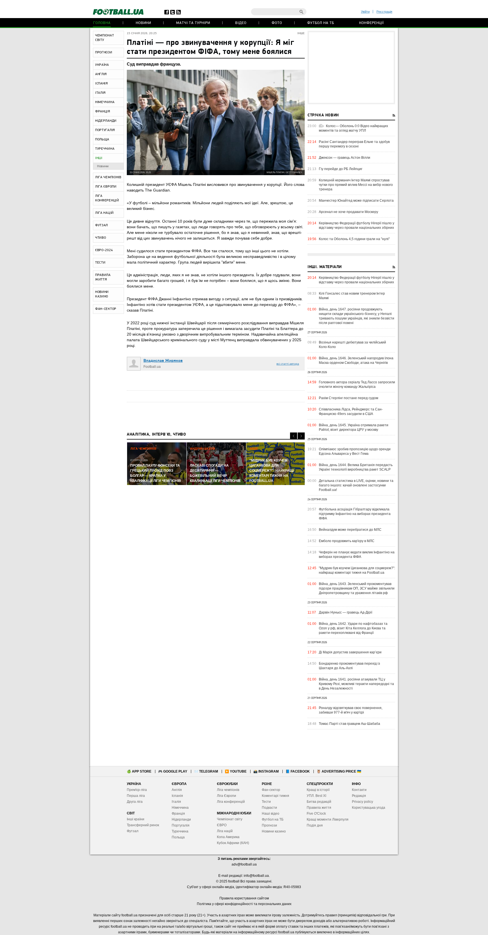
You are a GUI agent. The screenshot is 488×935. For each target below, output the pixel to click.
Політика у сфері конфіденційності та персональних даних (244, 904)
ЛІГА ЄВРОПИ (106, 186)
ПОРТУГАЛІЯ (105, 130)
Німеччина (180, 808)
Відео (241, 23)
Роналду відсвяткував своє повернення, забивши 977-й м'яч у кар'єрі (350, 710)
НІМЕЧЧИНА (104, 102)
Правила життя (319, 808)
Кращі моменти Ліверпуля (327, 819)
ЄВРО (221, 825)
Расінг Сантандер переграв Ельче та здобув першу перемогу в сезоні (354, 144)
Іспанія (177, 796)
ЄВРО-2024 (104, 250)
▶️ (236, 771)
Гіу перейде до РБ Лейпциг (340, 169)
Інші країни (135, 819)
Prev (293, 436)
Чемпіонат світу (229, 819)
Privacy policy (362, 802)
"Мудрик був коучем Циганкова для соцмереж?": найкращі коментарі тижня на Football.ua (357, 570)
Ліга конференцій (231, 802)
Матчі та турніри (193, 23)
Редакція (359, 796)
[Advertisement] (351, 67)
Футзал (132, 831)
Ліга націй (225, 831)
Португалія (180, 825)
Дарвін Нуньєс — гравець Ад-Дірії (345, 612)
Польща (178, 837)
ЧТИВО (100, 238)
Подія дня (315, 825)
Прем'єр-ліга (137, 790)
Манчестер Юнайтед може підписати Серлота (356, 201)
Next (301, 436)
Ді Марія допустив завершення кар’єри (350, 652)
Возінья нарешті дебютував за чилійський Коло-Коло (352, 344)
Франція (178, 814)
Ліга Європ (225, 796)
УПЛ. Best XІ (316, 796)
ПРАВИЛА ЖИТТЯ (103, 277)
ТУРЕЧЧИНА (104, 149)
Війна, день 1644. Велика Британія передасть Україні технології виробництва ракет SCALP (356, 467)
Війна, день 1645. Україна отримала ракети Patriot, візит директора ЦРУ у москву (353, 427)
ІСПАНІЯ (101, 83)
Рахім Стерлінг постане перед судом (348, 398)
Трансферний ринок (143, 825)
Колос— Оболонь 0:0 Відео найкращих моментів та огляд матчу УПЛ (353, 128)
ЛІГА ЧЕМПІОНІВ (108, 177)
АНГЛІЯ (101, 74)
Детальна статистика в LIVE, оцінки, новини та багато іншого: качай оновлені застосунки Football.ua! (356, 485)
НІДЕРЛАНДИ (106, 121)
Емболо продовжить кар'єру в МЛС (346, 541)
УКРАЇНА (102, 65)
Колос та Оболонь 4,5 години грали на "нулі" (354, 239)
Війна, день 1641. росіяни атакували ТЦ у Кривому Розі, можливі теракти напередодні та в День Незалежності (356, 683)
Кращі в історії (318, 790)
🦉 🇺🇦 (339, 771)
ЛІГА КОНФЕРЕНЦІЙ (107, 198)
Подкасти (269, 808)
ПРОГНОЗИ (103, 52)
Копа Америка (228, 837)
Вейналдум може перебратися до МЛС (350, 530)
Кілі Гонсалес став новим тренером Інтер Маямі (352, 296)
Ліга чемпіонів (228, 790)
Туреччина (180, 831)
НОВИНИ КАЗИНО (102, 294)
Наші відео (270, 814)
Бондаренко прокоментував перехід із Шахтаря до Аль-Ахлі (349, 666)
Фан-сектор (271, 790)
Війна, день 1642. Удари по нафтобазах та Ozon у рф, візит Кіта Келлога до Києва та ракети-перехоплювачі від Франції (353, 628)
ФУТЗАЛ (101, 225)
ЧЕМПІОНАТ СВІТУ (104, 38)
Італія (176, 802)
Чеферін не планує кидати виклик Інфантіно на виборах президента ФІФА (357, 554)
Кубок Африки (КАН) (233, 843)
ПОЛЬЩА (102, 139)
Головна (102, 23)
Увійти (365, 11)
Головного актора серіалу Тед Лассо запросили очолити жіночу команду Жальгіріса (357, 384)
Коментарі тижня (275, 796)
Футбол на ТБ (320, 23)
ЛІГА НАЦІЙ (104, 213)
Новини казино (274, 831)
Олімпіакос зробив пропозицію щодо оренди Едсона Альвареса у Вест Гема (355, 451)
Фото (277, 23)
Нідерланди (181, 819)
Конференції (371, 23)
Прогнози (269, 825)
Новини (143, 23)
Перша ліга (136, 796)
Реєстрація (384, 11)
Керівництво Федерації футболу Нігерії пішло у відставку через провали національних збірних (356, 225)
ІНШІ (99, 158)
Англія (177, 790)
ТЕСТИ (100, 262)
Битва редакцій (319, 802)
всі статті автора (287, 363)
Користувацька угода (368, 808)
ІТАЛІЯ (100, 93)
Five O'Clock (316, 814)
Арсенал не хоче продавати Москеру (348, 212)
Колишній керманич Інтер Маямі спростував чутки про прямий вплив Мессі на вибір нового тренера (356, 184)
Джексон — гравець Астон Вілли (344, 158)
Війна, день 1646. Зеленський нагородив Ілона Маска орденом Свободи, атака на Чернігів (356, 360)
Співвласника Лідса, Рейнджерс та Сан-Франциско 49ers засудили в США (351, 411)
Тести (266, 802)
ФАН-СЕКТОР (105, 309)
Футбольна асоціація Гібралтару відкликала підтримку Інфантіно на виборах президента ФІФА (355, 513)
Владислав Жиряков (163, 361)
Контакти (359, 790)
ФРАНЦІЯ (102, 111)
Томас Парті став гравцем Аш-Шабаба (349, 724)
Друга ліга (135, 802)
